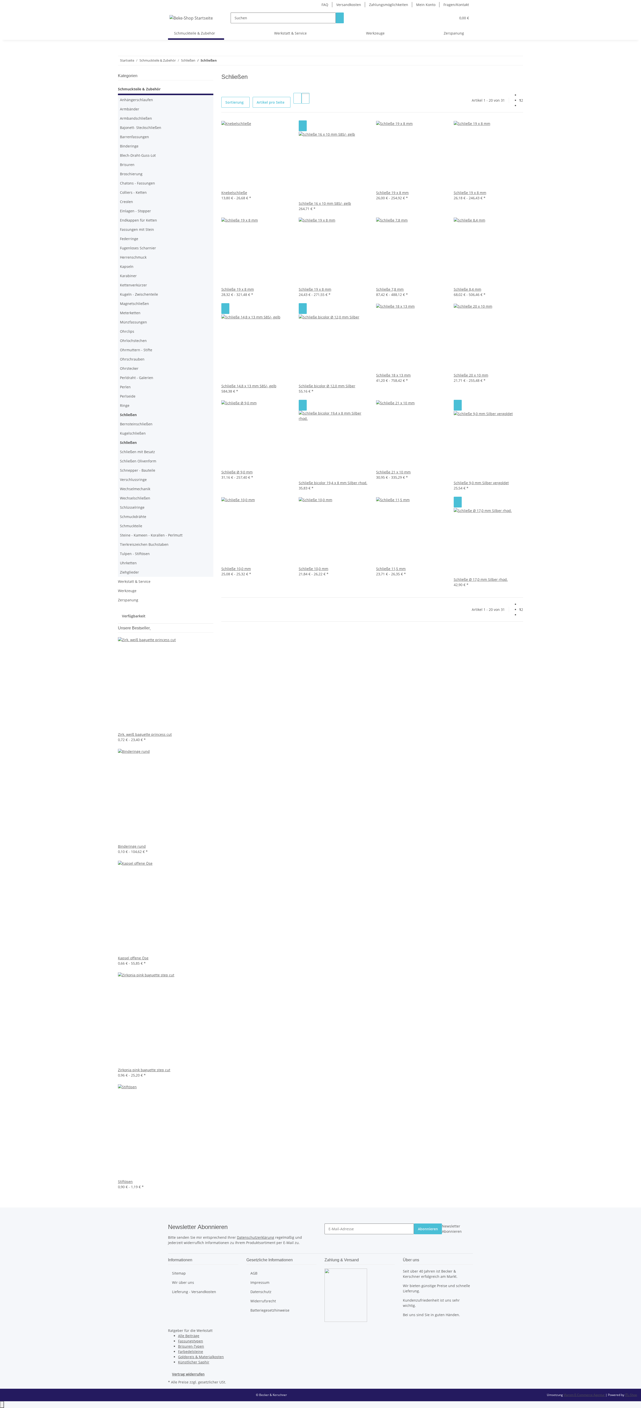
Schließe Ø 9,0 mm (237, 472)
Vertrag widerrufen (188, 1374)
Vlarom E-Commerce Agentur (584, 1395)
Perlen (125, 387)
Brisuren (127, 164)
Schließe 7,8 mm (390, 289)
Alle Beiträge (188, 1335)
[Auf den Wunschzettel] (303, 125)
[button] (442, 18)
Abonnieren (428, 1228)
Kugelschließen (133, 433)
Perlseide (127, 396)
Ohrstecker (129, 368)
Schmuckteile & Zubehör (139, 89)
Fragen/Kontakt (456, 4)
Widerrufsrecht (263, 1301)
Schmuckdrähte (133, 516)
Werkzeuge (127, 590)
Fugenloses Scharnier (138, 248)
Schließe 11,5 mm (391, 568)
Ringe (124, 405)
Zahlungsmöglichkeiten (388, 4)
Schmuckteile (131, 525)
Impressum (259, 1282)
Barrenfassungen (134, 136)
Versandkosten (348, 4)
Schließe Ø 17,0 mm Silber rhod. (481, 579)
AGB (253, 1273)
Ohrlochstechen (133, 340)
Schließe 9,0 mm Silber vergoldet (481, 482)
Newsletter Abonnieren (452, 1229)
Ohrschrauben (132, 359)
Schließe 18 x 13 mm (393, 375)
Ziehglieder (129, 572)
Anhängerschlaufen (136, 99)
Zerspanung (128, 600)
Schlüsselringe (132, 507)
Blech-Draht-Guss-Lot (138, 155)
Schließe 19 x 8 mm (392, 192)
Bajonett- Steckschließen (140, 127)
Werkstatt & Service (134, 581)
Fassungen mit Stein (137, 229)
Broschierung (131, 173)
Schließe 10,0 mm (236, 568)
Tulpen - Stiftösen (135, 553)
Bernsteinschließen (136, 424)
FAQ (325, 4)
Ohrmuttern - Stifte (136, 349)
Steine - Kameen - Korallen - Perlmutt (151, 535)
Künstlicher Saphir (193, 1362)
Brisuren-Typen (191, 1346)
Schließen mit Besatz (137, 451)
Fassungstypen (190, 1341)
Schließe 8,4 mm (467, 289)
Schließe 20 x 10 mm (471, 375)
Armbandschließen (136, 118)
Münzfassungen (133, 322)
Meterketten (130, 312)
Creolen (126, 201)
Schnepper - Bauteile (137, 470)
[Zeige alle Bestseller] (150, 628)
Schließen (128, 414)
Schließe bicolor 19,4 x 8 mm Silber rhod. (333, 482)
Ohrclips (127, 331)
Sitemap (179, 1273)
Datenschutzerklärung (255, 1237)
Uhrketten (128, 563)
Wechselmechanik (135, 488)
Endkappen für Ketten (138, 220)
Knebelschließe (234, 192)
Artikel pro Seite (270, 102)
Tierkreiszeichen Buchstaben (144, 544)
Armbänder (129, 109)
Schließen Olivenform (138, 461)
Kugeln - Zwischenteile (139, 294)
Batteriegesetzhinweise (269, 1310)
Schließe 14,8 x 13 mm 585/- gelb (248, 386)
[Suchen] (340, 18)
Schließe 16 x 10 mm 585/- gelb (325, 203)
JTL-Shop (631, 1395)
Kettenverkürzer (133, 285)
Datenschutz (260, 1291)
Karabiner (128, 275)
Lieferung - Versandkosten (194, 1291)
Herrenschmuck (133, 257)
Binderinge (129, 146)
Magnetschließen (134, 303)
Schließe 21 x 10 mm (393, 472)
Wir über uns (183, 1282)
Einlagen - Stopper (135, 211)
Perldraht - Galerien (136, 377)
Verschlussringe (133, 479)
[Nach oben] (2, 1404)
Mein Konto (425, 4)
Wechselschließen (135, 498)
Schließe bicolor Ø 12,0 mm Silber (327, 386)
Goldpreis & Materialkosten (201, 1356)
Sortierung (234, 102)
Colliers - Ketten (133, 192)
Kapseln (126, 266)
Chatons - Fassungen (137, 183)
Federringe (129, 238)
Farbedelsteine (190, 1351)
